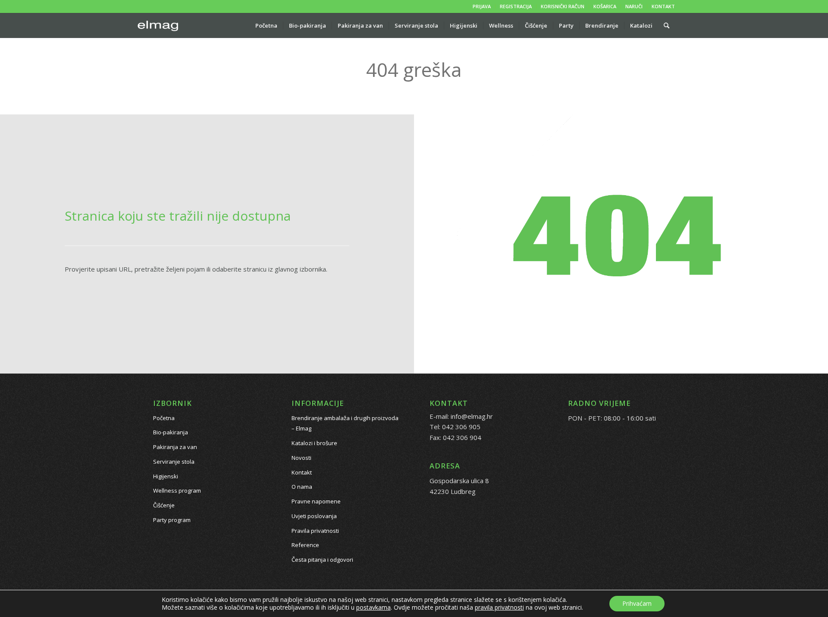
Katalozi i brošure (314, 443)
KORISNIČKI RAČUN (562, 6)
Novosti (301, 458)
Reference (305, 545)
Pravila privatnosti (315, 531)
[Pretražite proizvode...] (666, 25)
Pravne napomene (316, 501)
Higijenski (165, 476)
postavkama (373, 607)
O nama (302, 486)
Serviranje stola (173, 461)
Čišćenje (164, 505)
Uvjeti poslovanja (314, 516)
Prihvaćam (637, 603)
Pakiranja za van (175, 447)
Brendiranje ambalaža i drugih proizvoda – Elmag (345, 423)
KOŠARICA (604, 6)
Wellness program (177, 490)
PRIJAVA (482, 6)
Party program (172, 520)
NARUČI (634, 6)
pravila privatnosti (499, 607)
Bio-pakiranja (170, 432)
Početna (164, 418)
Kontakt (302, 472)
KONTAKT (663, 6)
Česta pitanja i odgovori (322, 559)
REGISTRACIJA (516, 6)
